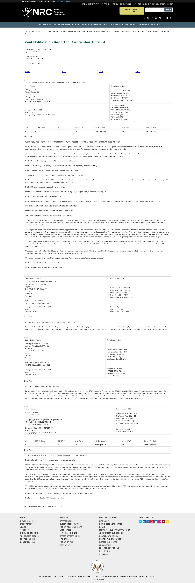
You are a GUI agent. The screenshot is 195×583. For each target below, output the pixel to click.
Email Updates (135, 4)
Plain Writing (105, 545)
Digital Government (29, 533)
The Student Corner (29, 536)
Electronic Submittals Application (114, 530)
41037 (138, 72)
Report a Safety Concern (132, 10)
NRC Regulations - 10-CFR (110, 539)
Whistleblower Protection (76, 576)
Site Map (119, 576)
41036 (101, 72)
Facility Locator (166, 4)
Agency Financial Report (71, 527)
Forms (102, 527)
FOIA (64, 576)
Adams (23, 527)
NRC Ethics (64, 539)
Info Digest (104, 521)
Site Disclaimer (151, 576)
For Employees (98, 579)
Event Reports (27, 524)
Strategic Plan (66, 521)
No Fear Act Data (93, 576)
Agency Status (66, 542)
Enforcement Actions (109, 548)
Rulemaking (104, 551)
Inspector (107, 576)
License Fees (65, 530)
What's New (106, 4)
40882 (27, 72)
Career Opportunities (70, 536)
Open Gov (24, 530)
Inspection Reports (108, 542)
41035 (64, 72)
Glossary (103, 554)
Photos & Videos (27, 539)
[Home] (34, 12)
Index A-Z (145, 4)
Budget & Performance (70, 524)
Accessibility (128, 576)
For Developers (27, 542)
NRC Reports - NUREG (108, 536)
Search (168, 10)
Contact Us (124, 4)
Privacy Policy (139, 576)
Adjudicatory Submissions (111, 533)
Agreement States (93, 4)
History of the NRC (68, 533)
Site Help (115, 4)
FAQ (83, 4)
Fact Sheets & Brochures (110, 524)
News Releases (27, 521)
